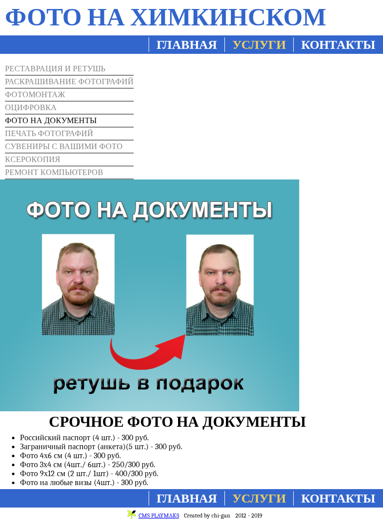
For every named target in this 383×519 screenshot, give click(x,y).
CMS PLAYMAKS (159, 515)
